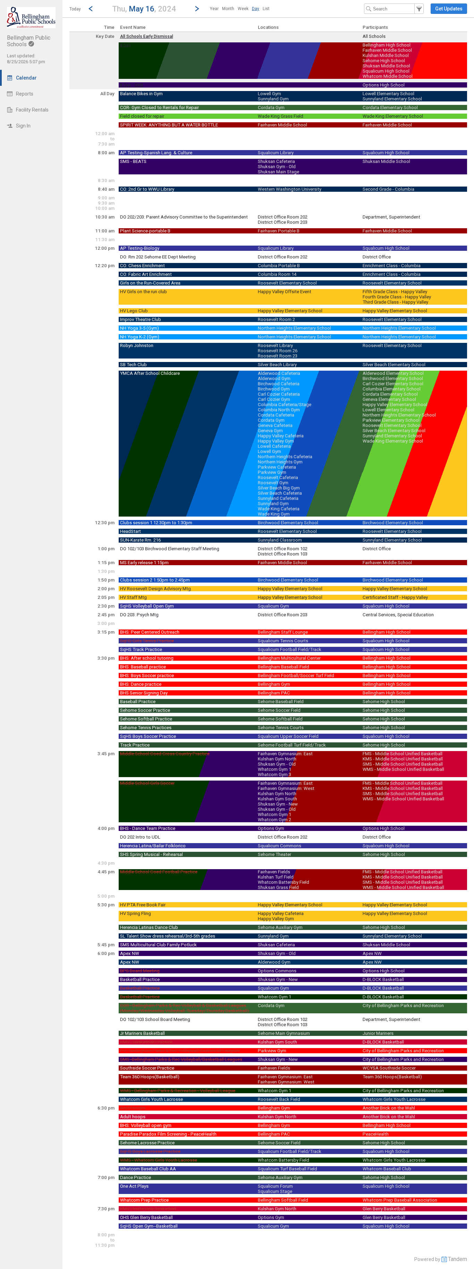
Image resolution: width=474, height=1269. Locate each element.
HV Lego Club (134, 310)
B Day (125, 45)
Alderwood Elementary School (393, 373)
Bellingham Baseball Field (283, 666)
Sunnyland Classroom (280, 540)
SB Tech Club (133, 364)
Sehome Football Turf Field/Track (292, 745)
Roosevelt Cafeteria (278, 477)
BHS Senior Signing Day (144, 692)
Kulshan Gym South (277, 798)
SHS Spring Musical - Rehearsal (151, 854)
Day (255, 8)
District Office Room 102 (282, 548)
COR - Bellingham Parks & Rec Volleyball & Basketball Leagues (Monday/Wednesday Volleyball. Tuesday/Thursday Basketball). (185, 1008)
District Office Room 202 (282, 217)
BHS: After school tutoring (146, 658)
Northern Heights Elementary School (294, 328)
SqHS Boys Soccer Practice (148, 736)
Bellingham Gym (274, 684)
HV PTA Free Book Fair (143, 904)
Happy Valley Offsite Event (284, 291)
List (266, 8)
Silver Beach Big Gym (279, 488)
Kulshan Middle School (386, 55)
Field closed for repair (142, 116)
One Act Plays (134, 1186)
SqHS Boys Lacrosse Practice (150, 1151)
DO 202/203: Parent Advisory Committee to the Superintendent (184, 217)
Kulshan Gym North (277, 758)
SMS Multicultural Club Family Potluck (158, 944)
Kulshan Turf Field (276, 877)
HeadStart (130, 531)
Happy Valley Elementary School (290, 310)
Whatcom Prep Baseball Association (400, 1200)
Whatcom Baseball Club (387, 1168)
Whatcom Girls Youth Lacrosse (151, 1099)
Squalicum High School (386, 71)
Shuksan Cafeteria (276, 161)
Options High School (384, 85)
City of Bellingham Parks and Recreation (403, 1005)
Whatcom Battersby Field (283, 882)
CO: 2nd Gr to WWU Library (147, 189)
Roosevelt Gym (273, 482)
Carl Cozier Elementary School (393, 383)
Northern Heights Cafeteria (285, 456)
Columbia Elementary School (392, 389)
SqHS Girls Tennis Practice (147, 640)
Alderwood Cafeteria (279, 373)
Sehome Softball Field (280, 719)
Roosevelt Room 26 (277, 350)
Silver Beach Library (277, 364)
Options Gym (271, 828)
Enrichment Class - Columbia (392, 265)
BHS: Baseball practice (143, 666)
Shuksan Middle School (386, 65)
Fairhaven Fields (274, 871)
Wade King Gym (274, 514)
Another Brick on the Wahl (389, 1108)
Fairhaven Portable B (278, 230)
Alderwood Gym (274, 378)
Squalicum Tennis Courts (283, 640)
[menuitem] (214, 9)
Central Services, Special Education (398, 614)
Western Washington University (289, 189)
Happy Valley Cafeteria (281, 435)
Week (243, 8)
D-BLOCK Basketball (383, 979)
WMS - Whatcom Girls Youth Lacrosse (158, 1160)
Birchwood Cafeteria (278, 383)
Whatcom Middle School (388, 76)
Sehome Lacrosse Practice (147, 1142)
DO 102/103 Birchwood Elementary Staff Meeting (169, 548)
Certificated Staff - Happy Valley (395, 597)
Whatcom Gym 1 (274, 769)
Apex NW (129, 953)
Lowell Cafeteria (274, 446)
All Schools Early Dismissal (146, 36)
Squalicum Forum (275, 1186)
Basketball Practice (140, 979)
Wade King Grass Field (280, 116)
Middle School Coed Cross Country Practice (165, 753)
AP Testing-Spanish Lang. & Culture (156, 152)
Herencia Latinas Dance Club (149, 927)
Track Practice (135, 745)
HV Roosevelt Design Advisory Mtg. (156, 588)
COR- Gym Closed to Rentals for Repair (159, 107)
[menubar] (240, 8)
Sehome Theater (274, 854)
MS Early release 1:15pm (144, 562)
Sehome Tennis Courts (281, 727)
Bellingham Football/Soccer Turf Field (296, 675)
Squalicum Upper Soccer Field (288, 736)
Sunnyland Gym (273, 98)
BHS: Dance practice (140, 684)
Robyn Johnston (136, 345)
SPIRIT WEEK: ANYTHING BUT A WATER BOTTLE (169, 124)
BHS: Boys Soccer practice (147, 675)
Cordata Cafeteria (276, 415)
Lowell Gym (269, 93)
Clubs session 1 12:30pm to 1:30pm (156, 522)
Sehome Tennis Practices (145, 727)
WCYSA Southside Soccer (389, 1068)
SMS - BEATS (133, 161)
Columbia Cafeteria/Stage (284, 404)
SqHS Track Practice (141, 649)
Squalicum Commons (279, 845)
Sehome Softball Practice (146, 719)
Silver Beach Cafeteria (280, 493)
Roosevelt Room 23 (277, 356)
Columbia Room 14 (277, 274)
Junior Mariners (378, 1033)
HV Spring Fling (135, 913)
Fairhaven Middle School (387, 50)
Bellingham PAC (274, 692)
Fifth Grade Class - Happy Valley (395, 291)
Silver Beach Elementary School (394, 364)
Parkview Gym (272, 472)
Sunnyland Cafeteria (278, 498)
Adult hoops (132, 1108)
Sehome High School (384, 60)
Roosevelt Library (275, 345)
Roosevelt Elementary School (287, 283)
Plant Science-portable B (145, 230)
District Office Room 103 (282, 554)
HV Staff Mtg (133, 597)
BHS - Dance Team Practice (147, 828)
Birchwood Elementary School (393, 378)
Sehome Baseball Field (281, 701)
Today (75, 9)
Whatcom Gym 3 (274, 774)
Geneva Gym (270, 430)
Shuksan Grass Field (278, 887)
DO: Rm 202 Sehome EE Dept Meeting (158, 256)
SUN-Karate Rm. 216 (140, 540)
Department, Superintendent (391, 217)
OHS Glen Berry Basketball (146, 1217)
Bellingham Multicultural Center (289, 658)
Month (228, 8)
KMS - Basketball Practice (146, 1042)
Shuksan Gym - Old (277, 166)
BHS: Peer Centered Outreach (149, 632)
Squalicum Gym (273, 606)
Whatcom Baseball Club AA (148, 1168)
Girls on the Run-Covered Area (150, 283)
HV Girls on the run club (143, 291)
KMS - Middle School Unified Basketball (403, 758)
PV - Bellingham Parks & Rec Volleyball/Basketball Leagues (180, 1050)
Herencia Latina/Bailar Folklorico (153, 845)
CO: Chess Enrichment (142, 265)
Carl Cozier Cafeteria (279, 394)
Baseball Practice (137, 701)
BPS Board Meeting (140, 970)
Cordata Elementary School (390, 107)
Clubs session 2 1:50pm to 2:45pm (155, 580)
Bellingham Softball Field (283, 1200)
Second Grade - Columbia (388, 189)
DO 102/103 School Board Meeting (155, 1019)
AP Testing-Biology (139, 248)
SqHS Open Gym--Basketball (149, 1226)
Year (214, 8)
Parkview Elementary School (391, 420)
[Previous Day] (90, 8)
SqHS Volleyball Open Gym (147, 606)
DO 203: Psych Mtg (139, 614)
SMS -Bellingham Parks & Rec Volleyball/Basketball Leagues (181, 1059)
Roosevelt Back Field (279, 1099)
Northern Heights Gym (280, 461)
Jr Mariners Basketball (142, 1033)
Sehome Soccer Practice (145, 710)
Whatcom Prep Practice (144, 1200)
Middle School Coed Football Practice (158, 871)
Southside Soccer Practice (147, 1068)
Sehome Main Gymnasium (284, 1033)
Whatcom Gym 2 (274, 819)
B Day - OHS (131, 85)
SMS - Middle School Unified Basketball (403, 764)
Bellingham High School (386, 45)
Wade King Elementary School (393, 116)
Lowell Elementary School (388, 93)
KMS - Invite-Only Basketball (148, 1208)
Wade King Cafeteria (278, 508)
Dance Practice (135, 1177)
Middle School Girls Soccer (147, 783)
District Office (377, 256)
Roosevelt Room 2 (276, 319)
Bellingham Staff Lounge (283, 632)
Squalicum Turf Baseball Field (287, 1168)
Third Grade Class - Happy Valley (395, 302)
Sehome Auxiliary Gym (280, 927)
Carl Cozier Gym (274, 399)
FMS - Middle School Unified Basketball (402, 753)
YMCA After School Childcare (150, 373)
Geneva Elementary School (389, 399)
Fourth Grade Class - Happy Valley (397, 296)
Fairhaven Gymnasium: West (286, 788)
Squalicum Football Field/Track (289, 649)
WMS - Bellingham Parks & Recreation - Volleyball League (177, 1090)
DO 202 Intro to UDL (140, 837)
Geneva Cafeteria (275, 425)
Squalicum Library (276, 152)
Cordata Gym (271, 107)
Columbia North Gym (279, 409)
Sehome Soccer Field (279, 710)
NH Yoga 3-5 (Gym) (139, 328)
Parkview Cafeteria (277, 467)
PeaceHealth (376, 1134)
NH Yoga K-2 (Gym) (139, 336)
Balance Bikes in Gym (141, 93)
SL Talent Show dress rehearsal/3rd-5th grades (167, 936)
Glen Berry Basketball (384, 1208)
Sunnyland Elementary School (392, 98)
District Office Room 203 (282, 222)
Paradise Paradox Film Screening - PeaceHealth (168, 1134)
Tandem (457, 1259)
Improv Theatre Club (140, 319)
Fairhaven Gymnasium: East (285, 753)
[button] (144, 8)
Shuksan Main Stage (278, 171)
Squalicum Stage (275, 1191)
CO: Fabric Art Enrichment (146, 274)
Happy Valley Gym (276, 441)
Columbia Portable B (279, 265)
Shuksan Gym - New (278, 804)
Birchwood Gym (274, 389)
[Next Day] (197, 8)
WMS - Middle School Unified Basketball (403, 769)
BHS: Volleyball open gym (145, 1125)
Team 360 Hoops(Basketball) (149, 1076)
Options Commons (277, 970)
